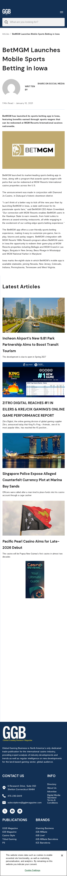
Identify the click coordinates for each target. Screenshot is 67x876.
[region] (33, 863)
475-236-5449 (15, 796)
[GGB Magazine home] (6, 12)
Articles (5, 34)
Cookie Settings (32, 870)
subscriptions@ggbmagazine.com (25, 802)
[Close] (62, 855)
